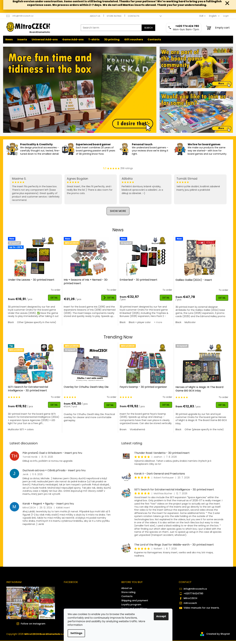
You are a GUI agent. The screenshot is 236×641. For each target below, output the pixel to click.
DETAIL (54, 297)
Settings (76, 633)
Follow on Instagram (33, 623)
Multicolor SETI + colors (21, 429)
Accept (161, 616)
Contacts (133, 16)
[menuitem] (9, 39)
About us (95, 16)
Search (148, 27)
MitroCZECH (190, 598)
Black (11, 322)
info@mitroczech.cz (195, 588)
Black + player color (140, 322)
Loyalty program (131, 604)
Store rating (114, 16)
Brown (123, 429)
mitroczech (190, 603)
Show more (118, 211)
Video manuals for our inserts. (201, 607)
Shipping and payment (134, 600)
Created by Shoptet (218, 633)
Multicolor (190, 322)
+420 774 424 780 (187, 26)
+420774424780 (193, 593)
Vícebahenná (137, 429)
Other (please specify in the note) (36, 322)
